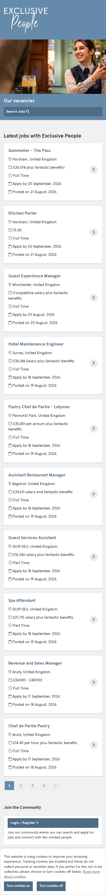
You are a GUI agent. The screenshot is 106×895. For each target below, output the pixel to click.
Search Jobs (16, 111)
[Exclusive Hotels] (26, 21)
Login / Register (23, 823)
